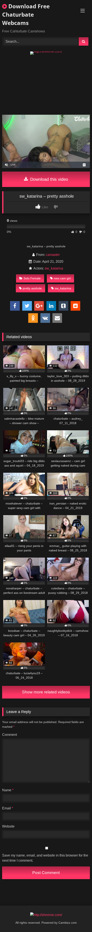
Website (8, 826)
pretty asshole (32, 288)
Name (7, 790)
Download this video (48, 179)
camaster (53, 255)
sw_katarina (54, 268)
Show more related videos (46, 692)
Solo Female (32, 278)
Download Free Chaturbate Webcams (26, 14)
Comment (9, 734)
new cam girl (62, 278)
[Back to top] (78, 919)
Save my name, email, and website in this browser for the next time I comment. (45, 858)
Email (7, 808)
